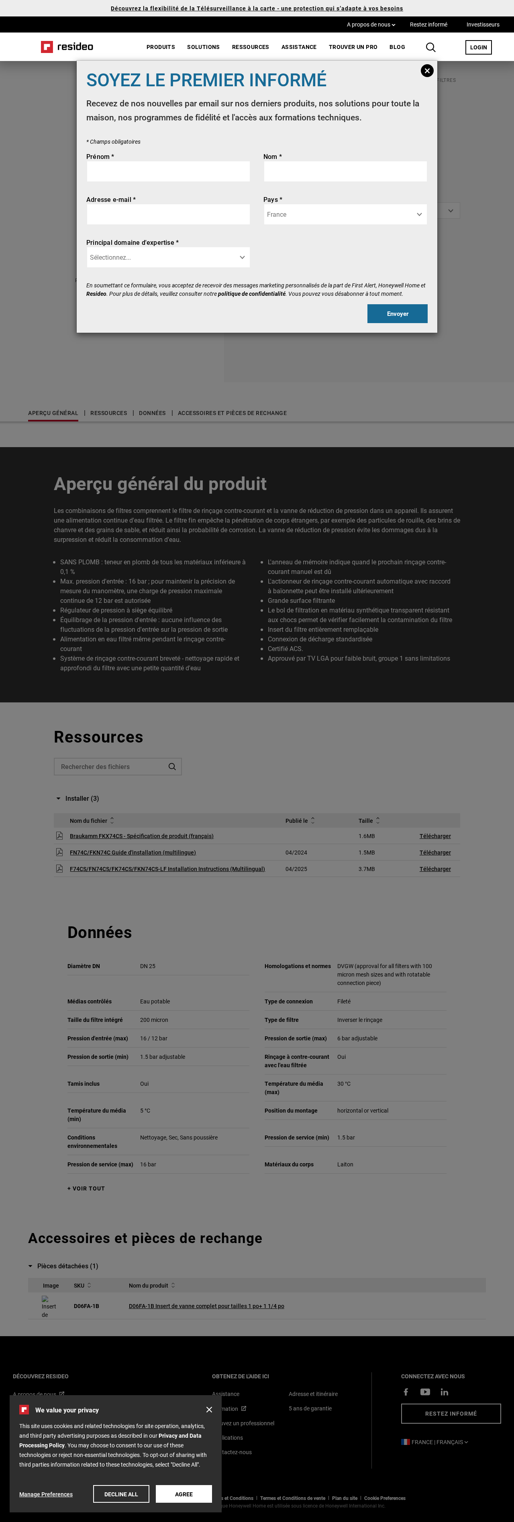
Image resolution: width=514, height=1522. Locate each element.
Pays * (272, 199)
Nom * (272, 156)
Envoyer (397, 313)
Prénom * (100, 156)
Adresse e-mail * (111, 199)
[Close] (427, 70)
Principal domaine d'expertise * (132, 242)
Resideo (96, 293)
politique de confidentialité (252, 293)
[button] (209, 1409)
